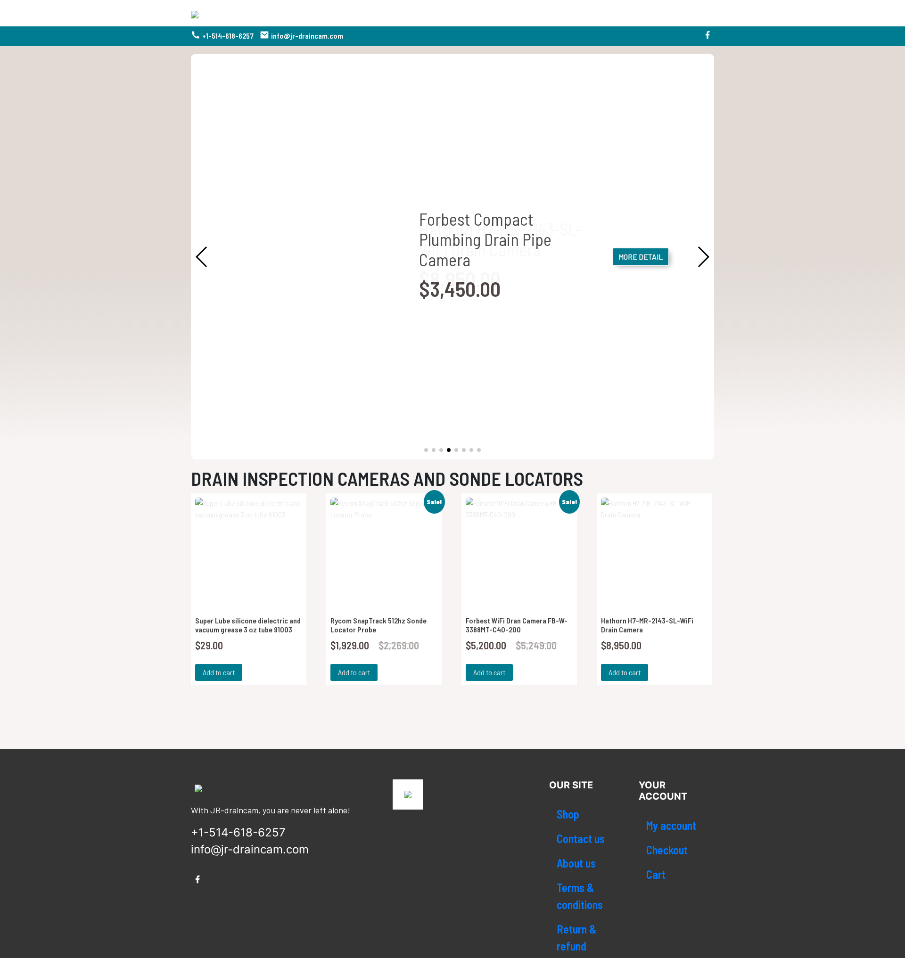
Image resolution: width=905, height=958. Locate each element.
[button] (426, 450)
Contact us (581, 838)
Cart (656, 874)
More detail (640, 256)
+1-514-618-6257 (228, 35)
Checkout (667, 850)
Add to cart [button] (219, 672)
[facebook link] (707, 36)
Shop (568, 814)
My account (671, 825)
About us (576, 863)
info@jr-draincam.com (307, 35)
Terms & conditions (580, 896)
